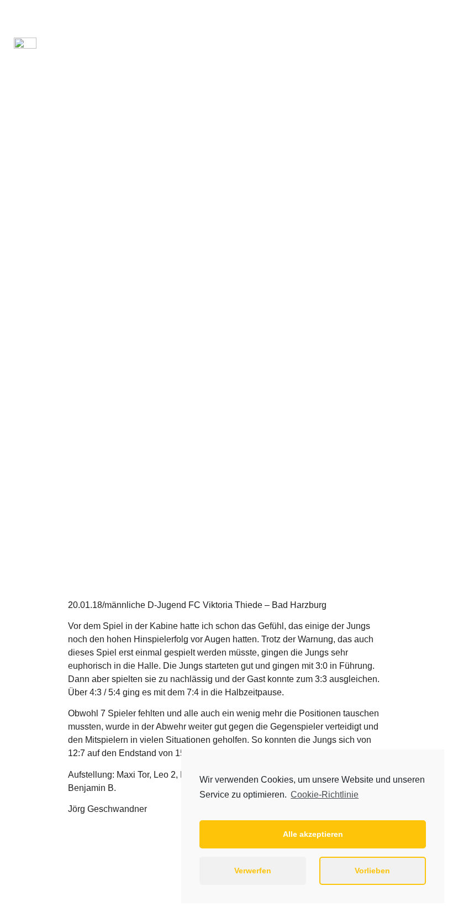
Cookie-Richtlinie (325, 794)
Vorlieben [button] (372, 870)
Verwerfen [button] (252, 870)
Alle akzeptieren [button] (313, 834)
